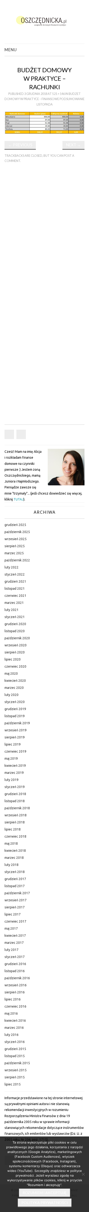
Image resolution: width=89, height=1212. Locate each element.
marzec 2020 (14, 688)
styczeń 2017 (15, 957)
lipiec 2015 (13, 1084)
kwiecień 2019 (15, 765)
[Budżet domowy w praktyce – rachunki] (45, 122)
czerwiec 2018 (15, 836)
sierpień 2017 (15, 907)
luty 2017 (12, 950)
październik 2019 (17, 723)
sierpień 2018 (15, 822)
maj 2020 (11, 673)
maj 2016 (11, 1013)
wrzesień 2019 (16, 730)
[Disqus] (45, 232)
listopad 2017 (15, 886)
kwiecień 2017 (15, 935)
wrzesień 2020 (16, 645)
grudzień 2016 (15, 964)
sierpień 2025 (15, 546)
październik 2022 (17, 560)
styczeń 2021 (15, 617)
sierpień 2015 (15, 1077)
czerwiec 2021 (15, 596)
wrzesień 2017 (16, 900)
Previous (20, 144)
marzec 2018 (14, 858)
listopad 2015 (15, 1056)
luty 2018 (12, 865)
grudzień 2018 (15, 794)
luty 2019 (12, 780)
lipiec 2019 (13, 744)
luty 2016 (12, 1035)
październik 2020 (17, 638)
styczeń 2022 (15, 574)
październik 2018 (17, 808)
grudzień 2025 (15, 525)
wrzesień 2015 (16, 1070)
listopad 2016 (15, 971)
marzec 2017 (14, 943)
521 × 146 (58, 94)
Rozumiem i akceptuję (44, 1193)
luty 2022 (12, 567)
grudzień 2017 (15, 879)
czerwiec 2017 (15, 921)
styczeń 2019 (15, 787)
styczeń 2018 (15, 872)
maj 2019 (11, 758)
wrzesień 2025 (16, 539)
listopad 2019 (15, 716)
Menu (11, 49)
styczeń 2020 (15, 702)
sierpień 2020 (15, 652)
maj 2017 (11, 928)
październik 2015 (17, 1063)
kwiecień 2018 (15, 850)
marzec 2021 (14, 603)
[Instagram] (21, 434)
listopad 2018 (15, 801)
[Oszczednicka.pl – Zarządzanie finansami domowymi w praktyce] (44, 20)
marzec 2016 (14, 1028)
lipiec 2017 (13, 914)
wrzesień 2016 (16, 985)
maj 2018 (11, 843)
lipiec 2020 (13, 659)
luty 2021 (12, 610)
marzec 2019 (14, 773)
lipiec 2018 (13, 829)
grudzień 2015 (15, 1049)
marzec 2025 (14, 553)
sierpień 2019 (15, 737)
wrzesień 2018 (16, 815)
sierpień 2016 (15, 992)
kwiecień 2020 (15, 680)
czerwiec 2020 (15, 666)
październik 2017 (17, 893)
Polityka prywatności (44, 1202)
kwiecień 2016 (15, 1020)
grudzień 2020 (15, 624)
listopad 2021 (15, 588)
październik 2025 (17, 532)
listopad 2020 (15, 631)
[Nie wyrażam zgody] (83, 1174)
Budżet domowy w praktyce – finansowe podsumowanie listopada (44, 99)
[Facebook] (9, 434)
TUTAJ (18, 499)
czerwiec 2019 (15, 751)
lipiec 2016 (13, 999)
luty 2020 (12, 695)
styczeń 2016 (15, 1042)
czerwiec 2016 (15, 1006)
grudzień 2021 (15, 581)
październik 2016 (17, 978)
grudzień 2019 (15, 709)
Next (73, 144)
